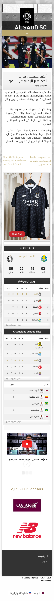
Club (41, 288)
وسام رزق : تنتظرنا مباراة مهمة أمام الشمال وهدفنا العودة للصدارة (14, 160)
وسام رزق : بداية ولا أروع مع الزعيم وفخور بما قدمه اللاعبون (40, 160)
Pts (8, 288)
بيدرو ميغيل (34, 416)
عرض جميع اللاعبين (13, 421)
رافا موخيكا (34, 397)
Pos (46, 288)
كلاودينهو (35, 410)
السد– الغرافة (27, 255)
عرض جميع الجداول (13, 325)
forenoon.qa (46, 580)
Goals (12, 384)
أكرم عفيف (34, 390)
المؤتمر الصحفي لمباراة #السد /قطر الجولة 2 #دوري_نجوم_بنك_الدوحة (27, 459)
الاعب (46, 384)
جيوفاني (35, 403)
